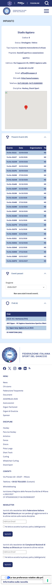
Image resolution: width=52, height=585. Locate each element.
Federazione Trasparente (13, 391)
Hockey (6, 428)
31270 (14, 225)
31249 (14, 180)
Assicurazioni (8, 403)
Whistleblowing (9, 487)
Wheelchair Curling (11, 461)
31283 (14, 175)
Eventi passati (17, 273)
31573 (14, 261)
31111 (14, 153)
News (5, 382)
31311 (14, 238)
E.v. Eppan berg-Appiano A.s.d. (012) (20, 328)
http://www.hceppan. (30, 78)
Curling (6, 456)
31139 (14, 198)
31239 (14, 162)
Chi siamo (7, 386)
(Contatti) (31, 482)
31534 (14, 243)
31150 (14, 216)
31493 (14, 202)
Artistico (6, 436)
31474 (14, 171)
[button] (26, 107)
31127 (14, 166)
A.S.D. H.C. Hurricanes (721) (17, 319)
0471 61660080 (36, 83)
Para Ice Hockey (9, 432)
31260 (14, 207)
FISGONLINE (34, 3)
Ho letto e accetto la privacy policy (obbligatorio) (25, 527)
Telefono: (14, 482)
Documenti (7, 395)
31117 (14, 157)
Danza (5, 440)
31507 (14, 211)
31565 (14, 256)
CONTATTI (7, 471)
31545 (14, 247)
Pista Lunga (7, 448)
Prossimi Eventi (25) (19, 137)
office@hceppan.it (29, 73)
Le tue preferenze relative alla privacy (28, 577)
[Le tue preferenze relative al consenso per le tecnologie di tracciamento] (47, 580)
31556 (14, 252)
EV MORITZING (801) (14, 332)
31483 (14, 184)
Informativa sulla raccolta (15, 582)
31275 (14, 229)
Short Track (7, 452)
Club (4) (14, 303)
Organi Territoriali (10, 407)
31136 (14, 193)
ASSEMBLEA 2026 (10, 399)
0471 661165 (23, 83)
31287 (14, 189)
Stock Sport (8, 465)
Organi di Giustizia (10, 411)
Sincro (5, 444)
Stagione (9, 283)
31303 (14, 220)
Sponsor (6, 415)
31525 (14, 234)
